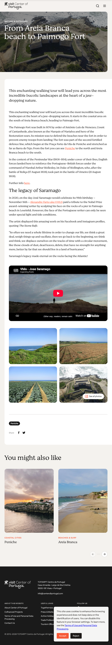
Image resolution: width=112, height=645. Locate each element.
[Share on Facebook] (18, 432)
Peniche (70, 148)
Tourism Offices (48, 624)
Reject (76, 635)
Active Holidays (48, 616)
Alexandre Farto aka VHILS (46, 202)
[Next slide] (104, 554)
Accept (62, 635)
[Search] (97, 6)
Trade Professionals (49, 620)
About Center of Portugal (16, 607)
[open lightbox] (33, 346)
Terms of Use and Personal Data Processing (19, 617)
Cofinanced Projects (14, 612)
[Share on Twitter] (24, 432)
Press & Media (47, 612)
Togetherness (47, 607)
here (27, 183)
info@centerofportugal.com (50, 593)
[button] (104, 6)
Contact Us (10, 623)
